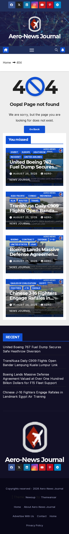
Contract (28, 239)
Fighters (16, 288)
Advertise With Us (23, 516)
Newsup (30, 497)
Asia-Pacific (18, 196)
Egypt (42, 283)
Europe (26, 152)
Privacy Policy (34, 525)
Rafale (36, 288)
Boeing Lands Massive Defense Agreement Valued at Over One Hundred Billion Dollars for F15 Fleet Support (33, 378)
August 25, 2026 (25, 173)
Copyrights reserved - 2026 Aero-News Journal (34, 488)
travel (35, 201)
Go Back (34, 129)
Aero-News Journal (34, 36)
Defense (42, 239)
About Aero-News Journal (39, 506)
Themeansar (48, 497)
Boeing (14, 239)
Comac (32, 196)
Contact (42, 516)
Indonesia (45, 196)
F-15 (52, 239)
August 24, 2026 (25, 304)
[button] (56, 50)
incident (16, 157)
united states (19, 244)
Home (7, 62)
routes (23, 201)
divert (14, 152)
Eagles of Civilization (23, 283)
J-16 (27, 288)
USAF (33, 244)
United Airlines (33, 157)
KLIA (13, 201)
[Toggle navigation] (32, 50)
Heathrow (39, 152)
